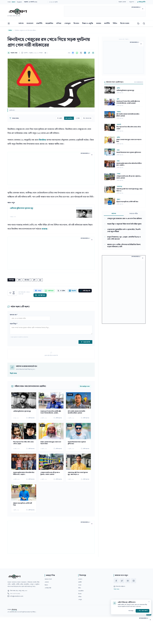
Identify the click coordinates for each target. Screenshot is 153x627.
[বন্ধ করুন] (149, 602)
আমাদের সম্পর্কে (48, 579)
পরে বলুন (130, 611)
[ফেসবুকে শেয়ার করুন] (72, 52)
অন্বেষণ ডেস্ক (14, 53)
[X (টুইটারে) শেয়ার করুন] (81, 52)
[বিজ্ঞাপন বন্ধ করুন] (142, 8)
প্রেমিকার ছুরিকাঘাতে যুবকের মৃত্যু (21, 208)
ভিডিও (115, 23)
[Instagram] (133, 580)
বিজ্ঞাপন (46, 585)
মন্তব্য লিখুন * (13, 324)
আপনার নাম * (13, 315)
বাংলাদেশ (30, 23)
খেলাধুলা (67, 23)
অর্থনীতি (107, 23)
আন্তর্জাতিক (49, 23)
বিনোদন (76, 23)
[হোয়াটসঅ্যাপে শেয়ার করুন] (77, 52)
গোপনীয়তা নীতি (48, 588)
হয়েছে (44, 228)
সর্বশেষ (21, 23)
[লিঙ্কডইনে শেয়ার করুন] (85, 52)
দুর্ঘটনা (19, 280)
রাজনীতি (39, 23)
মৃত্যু (40, 280)
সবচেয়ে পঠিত (133, 214)
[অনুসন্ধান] (143, 23)
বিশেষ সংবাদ (124, 23)
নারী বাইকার (26, 280)
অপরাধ (98, 23)
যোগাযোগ (47, 582)
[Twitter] (122, 580)
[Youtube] (127, 580)
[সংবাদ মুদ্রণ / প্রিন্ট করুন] (93, 52)
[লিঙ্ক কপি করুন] (89, 52)
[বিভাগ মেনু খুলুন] (9, 23)
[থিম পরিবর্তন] (138, 23)
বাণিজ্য (58, 23)
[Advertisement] (104, 11)
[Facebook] (116, 580)
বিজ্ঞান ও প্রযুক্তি (87, 23)
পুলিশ (34, 280)
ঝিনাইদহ (10, 30)
